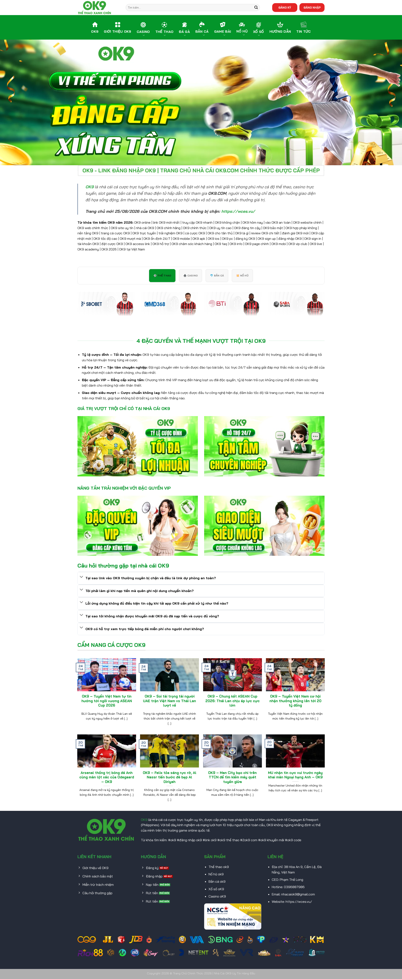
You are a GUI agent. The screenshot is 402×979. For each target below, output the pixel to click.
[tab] (162, 275)
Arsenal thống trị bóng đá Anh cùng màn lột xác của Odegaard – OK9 (106, 777)
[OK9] (98, 7)
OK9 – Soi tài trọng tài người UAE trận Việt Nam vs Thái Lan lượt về (169, 700)
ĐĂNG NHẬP (312, 7)
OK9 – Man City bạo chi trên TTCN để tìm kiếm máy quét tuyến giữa (232, 777)
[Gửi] (256, 7)
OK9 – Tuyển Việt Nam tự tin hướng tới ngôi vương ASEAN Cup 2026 (106, 700)
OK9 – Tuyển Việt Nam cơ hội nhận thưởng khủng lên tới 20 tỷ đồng (295, 700)
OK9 (144, 820)
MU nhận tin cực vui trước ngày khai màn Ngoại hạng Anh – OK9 (295, 774)
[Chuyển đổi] (81, 577)
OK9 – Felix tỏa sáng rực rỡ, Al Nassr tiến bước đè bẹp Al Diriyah (169, 777)
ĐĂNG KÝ (284, 7)
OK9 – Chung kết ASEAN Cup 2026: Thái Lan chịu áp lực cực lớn (232, 700)
